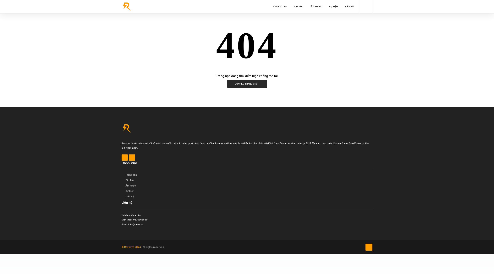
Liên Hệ (349, 6)
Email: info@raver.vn (132, 224)
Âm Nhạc (316, 6)
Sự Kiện (333, 6)
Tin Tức (299, 6)
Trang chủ (280, 6)
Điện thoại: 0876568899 (135, 219)
